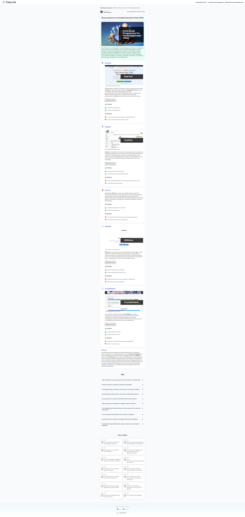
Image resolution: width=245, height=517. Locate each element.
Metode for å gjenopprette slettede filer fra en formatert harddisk (134, 487)
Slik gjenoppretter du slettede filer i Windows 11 (111, 450)
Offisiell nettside (111, 100)
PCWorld (110, 364)
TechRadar (103, 364)
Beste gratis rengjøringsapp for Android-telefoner (112, 496)
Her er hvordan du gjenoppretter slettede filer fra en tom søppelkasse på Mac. (135, 451)
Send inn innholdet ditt (201, 2)
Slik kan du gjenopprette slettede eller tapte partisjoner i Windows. (112, 460)
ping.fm (11, 2)
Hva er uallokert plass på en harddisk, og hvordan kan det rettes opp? (134, 478)
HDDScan (108, 226)
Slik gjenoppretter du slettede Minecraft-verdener (111, 469)
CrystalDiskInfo (110, 288)
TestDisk (108, 127)
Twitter (120, 509)
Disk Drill (108, 63)
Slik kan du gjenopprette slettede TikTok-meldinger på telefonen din (135, 443)
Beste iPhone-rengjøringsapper (134, 495)
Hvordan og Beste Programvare (216, 2)
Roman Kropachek (107, 12)
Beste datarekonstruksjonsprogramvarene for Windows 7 (135, 461)
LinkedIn (126, 509)
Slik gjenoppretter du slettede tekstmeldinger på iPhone (111, 443)
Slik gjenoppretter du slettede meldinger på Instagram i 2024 (111, 486)
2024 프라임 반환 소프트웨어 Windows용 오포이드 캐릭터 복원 (134, 469)
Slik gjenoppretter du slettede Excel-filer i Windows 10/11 (111, 477)
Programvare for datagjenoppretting (234, 2)
